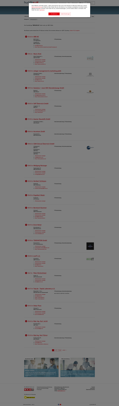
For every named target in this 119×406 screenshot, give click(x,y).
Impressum (41, 10)
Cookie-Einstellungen (65, 14)
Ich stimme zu (54, 14)
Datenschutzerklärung (37, 7)
